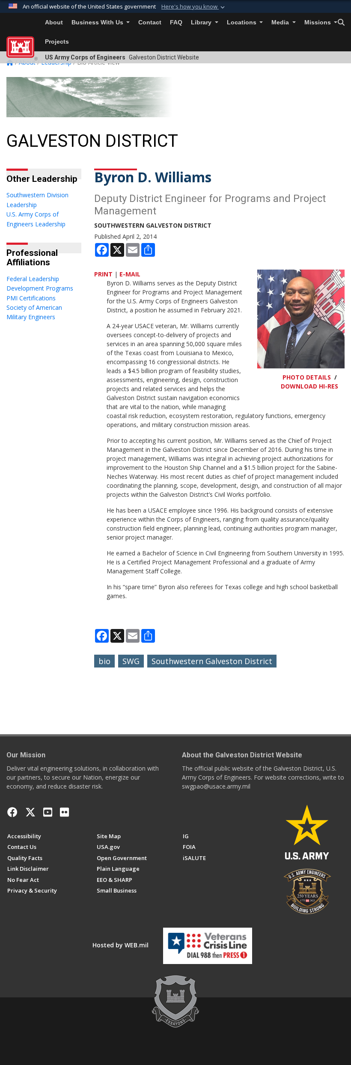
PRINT (103, 274)
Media (281, 22)
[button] (193, 7)
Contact (149, 22)
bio (104, 661)
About (54, 22)
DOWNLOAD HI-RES (309, 386)
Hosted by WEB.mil (120, 945)
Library (202, 22)
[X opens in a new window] (30, 812)
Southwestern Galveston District (212, 661)
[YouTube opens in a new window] (47, 812)
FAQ (176, 22)
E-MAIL (129, 274)
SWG (131, 661)
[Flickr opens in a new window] (64, 812)
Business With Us (98, 22)
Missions (318, 22)
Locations (242, 22)
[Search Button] (341, 23)
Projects (57, 42)
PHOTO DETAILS (307, 377)
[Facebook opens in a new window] (12, 812)
